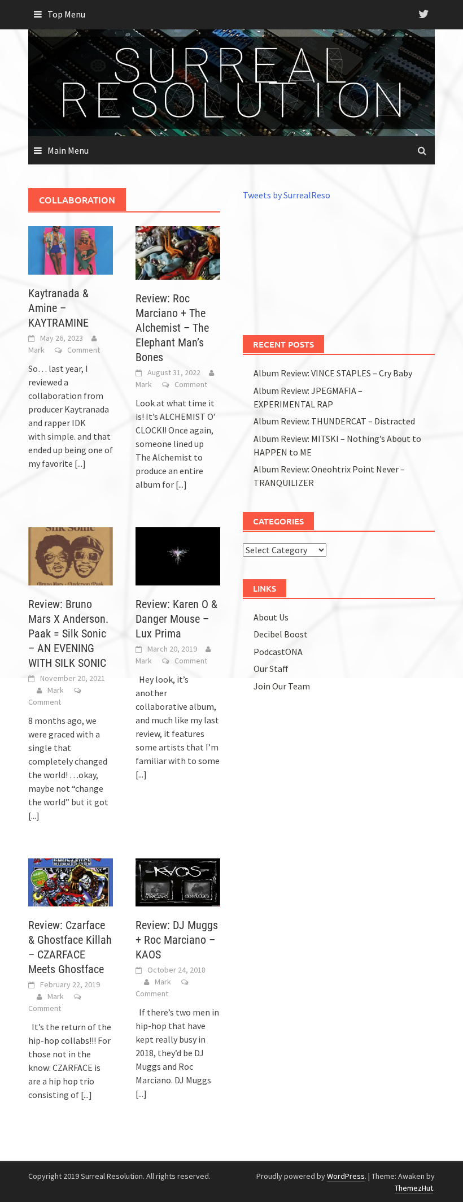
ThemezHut (414, 1188)
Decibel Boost (281, 634)
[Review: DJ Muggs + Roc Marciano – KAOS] (178, 881)
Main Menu (68, 150)
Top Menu (66, 14)
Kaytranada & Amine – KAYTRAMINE (58, 308)
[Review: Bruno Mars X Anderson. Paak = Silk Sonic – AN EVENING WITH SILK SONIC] (70, 555)
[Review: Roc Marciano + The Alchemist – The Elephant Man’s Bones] (178, 252)
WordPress (346, 1176)
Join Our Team (282, 686)
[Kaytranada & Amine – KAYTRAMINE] (70, 249)
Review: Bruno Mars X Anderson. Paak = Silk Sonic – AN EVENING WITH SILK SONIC (68, 633)
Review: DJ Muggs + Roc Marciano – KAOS (177, 939)
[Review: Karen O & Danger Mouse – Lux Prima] (178, 555)
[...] (80, 463)
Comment (83, 350)
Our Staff (271, 668)
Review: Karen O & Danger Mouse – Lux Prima (176, 618)
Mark (36, 350)
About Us (271, 617)
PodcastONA (278, 651)
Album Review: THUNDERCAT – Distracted (334, 421)
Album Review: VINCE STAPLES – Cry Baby (333, 373)
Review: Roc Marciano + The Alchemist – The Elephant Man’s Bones (172, 328)
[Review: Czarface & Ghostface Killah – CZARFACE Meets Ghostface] (70, 881)
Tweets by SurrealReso (286, 195)
